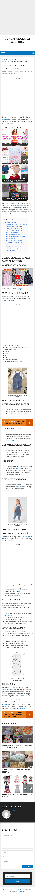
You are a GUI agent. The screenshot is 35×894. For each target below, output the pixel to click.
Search (17, 881)
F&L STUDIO (21, 891)
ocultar (15, 220)
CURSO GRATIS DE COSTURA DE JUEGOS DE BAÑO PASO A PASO (17, 746)
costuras (11, 440)
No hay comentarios (8, 74)
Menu (3, 53)
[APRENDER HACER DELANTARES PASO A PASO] (17, 784)
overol (12, 205)
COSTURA (25, 72)
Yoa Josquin (18, 289)
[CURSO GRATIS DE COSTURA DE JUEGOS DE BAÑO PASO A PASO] (17, 734)
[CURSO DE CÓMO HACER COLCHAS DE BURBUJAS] (17, 759)
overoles (5, 704)
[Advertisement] (17, 17)
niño (18, 205)
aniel (4, 72)
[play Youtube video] (17, 277)
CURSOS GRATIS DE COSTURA (17, 40)
